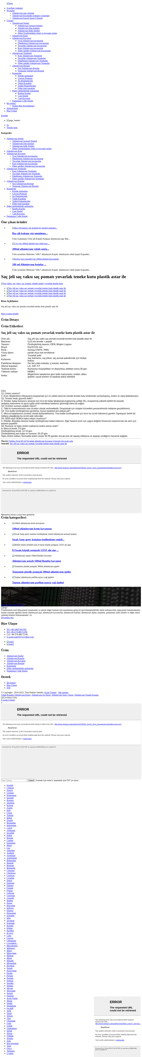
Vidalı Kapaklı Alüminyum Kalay (16, 695)
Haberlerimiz (12, 108)
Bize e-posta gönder (10, 314)
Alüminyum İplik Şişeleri (29, 31)
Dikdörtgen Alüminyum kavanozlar (33, 43)
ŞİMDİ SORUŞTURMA (12, 605)
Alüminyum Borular (21, 66)
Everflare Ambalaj (15, 8)
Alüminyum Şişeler (20, 23)
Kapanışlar (17, 73)
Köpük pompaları (25, 76)
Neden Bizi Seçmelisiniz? (23, 106)
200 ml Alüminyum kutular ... (29, 264)
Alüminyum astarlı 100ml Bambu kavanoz (36, 560)
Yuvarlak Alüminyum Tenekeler (32, 58)
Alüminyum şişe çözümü (23, 13)
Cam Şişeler (23, 96)
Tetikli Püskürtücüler (27, 86)
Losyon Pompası (25, 78)
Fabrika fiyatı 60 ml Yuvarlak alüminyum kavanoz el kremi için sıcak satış (41, 441)
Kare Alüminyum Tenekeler (30, 56)
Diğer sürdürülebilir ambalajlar (25, 91)
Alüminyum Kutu (20, 36)
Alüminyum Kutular (15, 658)
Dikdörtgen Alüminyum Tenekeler (33, 61)
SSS (8, 688)
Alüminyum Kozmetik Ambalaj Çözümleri (31, 15)
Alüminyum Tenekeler (22, 53)
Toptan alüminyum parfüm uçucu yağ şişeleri (38, 582)
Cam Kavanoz (24, 98)
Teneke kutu (12, 127)
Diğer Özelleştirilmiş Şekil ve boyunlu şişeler (37, 33)
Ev (8, 125)
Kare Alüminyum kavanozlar (30, 48)
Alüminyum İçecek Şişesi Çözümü (27, 18)
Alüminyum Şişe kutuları (29, 28)
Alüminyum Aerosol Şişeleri (30, 26)
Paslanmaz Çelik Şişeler (22, 101)
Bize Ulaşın (12, 111)
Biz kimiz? (11, 103)
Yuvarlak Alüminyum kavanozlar (32, 46)
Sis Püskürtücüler (25, 81)
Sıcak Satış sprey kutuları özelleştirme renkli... (38, 539)
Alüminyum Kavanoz (21, 38)
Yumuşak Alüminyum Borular (31, 71)
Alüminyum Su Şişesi (40, 695)
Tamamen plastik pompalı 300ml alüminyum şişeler (41, 571)
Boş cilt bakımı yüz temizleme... (30, 233)
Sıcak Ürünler (50, 692)
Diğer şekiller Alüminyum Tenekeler (34, 63)
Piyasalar (11, 10)
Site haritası (63, 692)
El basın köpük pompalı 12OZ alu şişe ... (35, 550)
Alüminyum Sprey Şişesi (62, 695)
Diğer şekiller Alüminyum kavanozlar (34, 51)
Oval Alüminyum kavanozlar (30, 41)
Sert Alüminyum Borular (28, 68)
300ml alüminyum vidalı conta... (30, 249)
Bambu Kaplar (24, 93)
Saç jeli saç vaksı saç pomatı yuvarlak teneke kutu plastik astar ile (38, 443)
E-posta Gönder (8, 700)
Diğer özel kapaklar (26, 88)
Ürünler (10, 20)
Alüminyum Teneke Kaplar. (86, 695)
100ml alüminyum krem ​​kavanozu (32, 528)
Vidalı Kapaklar (25, 83)
